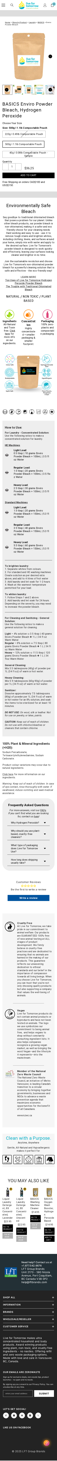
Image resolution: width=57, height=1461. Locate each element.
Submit (44, 1393)
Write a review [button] (28, 898)
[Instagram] (14, 1415)
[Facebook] (6, 1415)
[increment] (18, 166)
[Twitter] (38, 1415)
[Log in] (45, 5)
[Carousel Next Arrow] (50, 56)
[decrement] (5, 166)
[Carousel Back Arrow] (7, 90)
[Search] (12, 5)
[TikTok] (30, 1415)
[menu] (3, 5)
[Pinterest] (22, 1415)
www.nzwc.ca (24, 1115)
